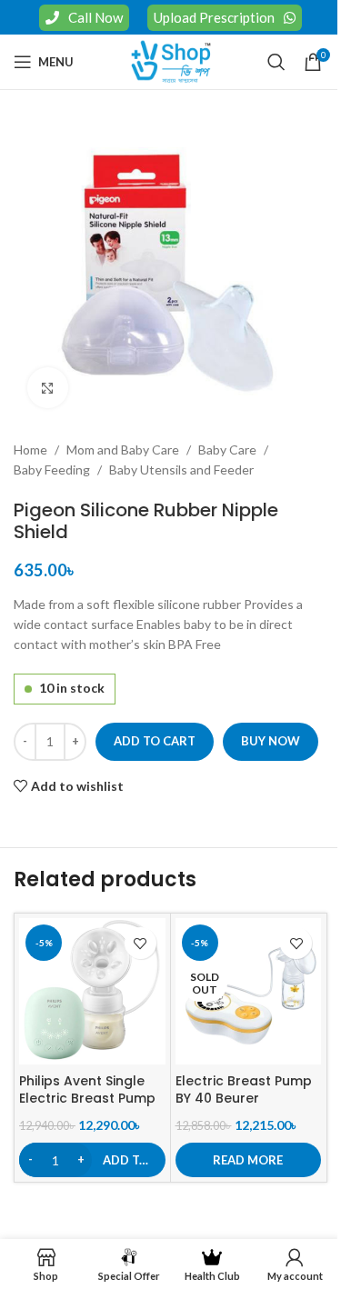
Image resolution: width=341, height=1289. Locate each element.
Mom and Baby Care (122, 449)
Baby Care (227, 449)
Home (30, 449)
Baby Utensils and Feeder (181, 469)
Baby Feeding (52, 469)
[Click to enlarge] (47, 387)
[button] (92, 1160)
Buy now (270, 741)
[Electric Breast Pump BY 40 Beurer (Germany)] (249, 991)
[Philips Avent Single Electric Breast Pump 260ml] (92, 991)
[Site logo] (171, 60)
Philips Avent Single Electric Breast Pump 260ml (87, 1098)
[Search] (276, 62)
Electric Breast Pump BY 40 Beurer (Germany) (244, 1098)
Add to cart (155, 741)
